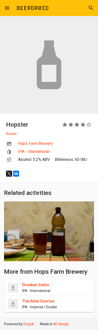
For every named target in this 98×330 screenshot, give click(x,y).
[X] (9, 174)
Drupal (29, 324)
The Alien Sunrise (38, 301)
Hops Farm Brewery (35, 143)
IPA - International (34, 151)
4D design (61, 324)
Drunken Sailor (35, 284)
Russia (11, 134)
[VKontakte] (16, 174)
